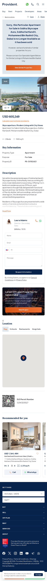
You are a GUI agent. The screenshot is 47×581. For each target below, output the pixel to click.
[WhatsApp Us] (27, 4)
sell (4, 512)
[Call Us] (32, 4)
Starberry (11, 566)
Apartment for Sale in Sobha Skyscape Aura (19, 128)
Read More (6, 211)
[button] (7, 250)
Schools (13, 329)
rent (4, 523)
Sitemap (33, 559)
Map (5, 329)
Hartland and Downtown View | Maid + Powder (18, 456)
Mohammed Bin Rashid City (22, 131)
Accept (38, 575)
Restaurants (24, 329)
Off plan (6, 518)
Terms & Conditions (21, 559)
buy (4, 507)
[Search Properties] (37, 4)
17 (8, 108)
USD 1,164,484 (11, 453)
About (5, 534)
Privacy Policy (22, 280)
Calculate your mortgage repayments (15, 121)
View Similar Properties (23, 68)
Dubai (36, 131)
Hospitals (36, 329)
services (6, 528)
